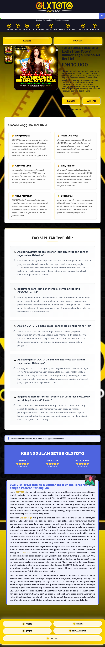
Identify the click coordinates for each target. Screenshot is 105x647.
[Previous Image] (16, 68)
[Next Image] (56, 68)
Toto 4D (26, 553)
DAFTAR (78, 40)
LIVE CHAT (54, 639)
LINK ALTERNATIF (79, 631)
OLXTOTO (20, 492)
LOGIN (27, 40)
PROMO (29, 623)
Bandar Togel (26, 518)
